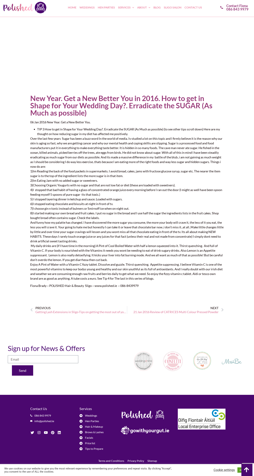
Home (72, 7)
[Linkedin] (59, 433)
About (142, 7)
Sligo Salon (172, 7)
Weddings (87, 7)
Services (124, 7)
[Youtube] (46, 433)
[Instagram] (39, 433)
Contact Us (193, 7)
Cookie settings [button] (224, 470)
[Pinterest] (52, 433)
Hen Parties (106, 7)
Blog (157, 7)
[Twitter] (32, 433)
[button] (246, 470)
